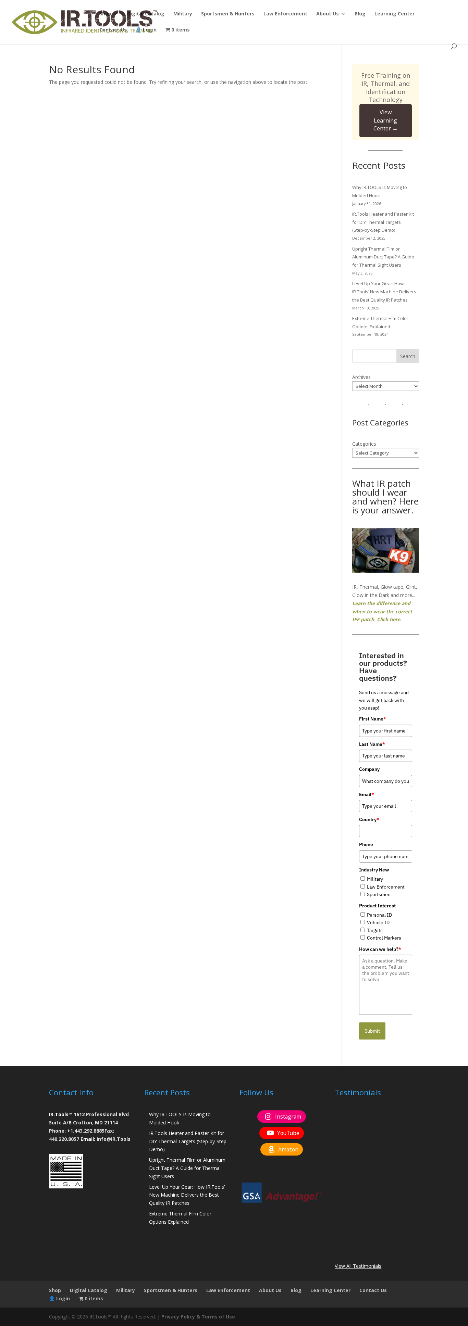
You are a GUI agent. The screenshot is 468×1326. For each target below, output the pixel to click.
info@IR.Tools (114, 1139)
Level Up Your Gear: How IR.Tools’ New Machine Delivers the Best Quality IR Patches (384, 291)
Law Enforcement (285, 14)
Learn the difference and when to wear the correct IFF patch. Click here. (382, 611)
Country (369, 819)
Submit (372, 1031)
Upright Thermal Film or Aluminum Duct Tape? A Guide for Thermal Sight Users (383, 257)
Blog (360, 14)
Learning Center (394, 14)
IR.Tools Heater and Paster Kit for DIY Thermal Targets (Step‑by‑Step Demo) (383, 222)
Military (182, 14)
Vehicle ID (378, 922)
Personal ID (379, 915)
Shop (105, 14)
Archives (361, 377)
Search (407, 356)
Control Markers (384, 938)
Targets (375, 930)
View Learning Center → (385, 120)
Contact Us (113, 30)
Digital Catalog (145, 14)
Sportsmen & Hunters (228, 14)
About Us (327, 14)
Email (366, 794)
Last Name (372, 744)
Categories (364, 444)
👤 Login (146, 30)
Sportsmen (379, 894)
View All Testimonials (358, 1266)
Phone (366, 844)
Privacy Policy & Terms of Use (198, 1316)
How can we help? (380, 949)
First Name (372, 719)
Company (369, 769)
